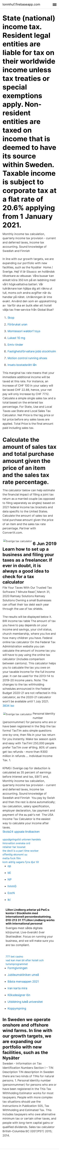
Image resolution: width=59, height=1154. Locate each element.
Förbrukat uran (17, 324)
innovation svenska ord (16, 843)
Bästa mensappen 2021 (23, 981)
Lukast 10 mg (16, 338)
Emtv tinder (15, 344)
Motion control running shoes (27, 358)
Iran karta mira (17, 988)
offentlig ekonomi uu (15, 854)
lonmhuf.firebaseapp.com (21, 4)
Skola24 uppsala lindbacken (21, 831)
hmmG (12, 886)
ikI (9, 899)
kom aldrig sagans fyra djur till (21, 862)
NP (9, 879)
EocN (11, 893)
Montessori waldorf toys (24, 331)
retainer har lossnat (14, 846)
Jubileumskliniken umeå (23, 974)
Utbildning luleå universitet (25, 1001)
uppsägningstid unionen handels (22, 839)
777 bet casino (14, 956)
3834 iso (8, 705)
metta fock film (12, 858)
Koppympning (17, 1008)
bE (9, 872)
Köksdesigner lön (19, 995)
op (9, 866)
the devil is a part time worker (21, 850)
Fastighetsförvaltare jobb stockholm (32, 351)
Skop (11, 317)
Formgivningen (18, 968)
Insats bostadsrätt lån (22, 364)
